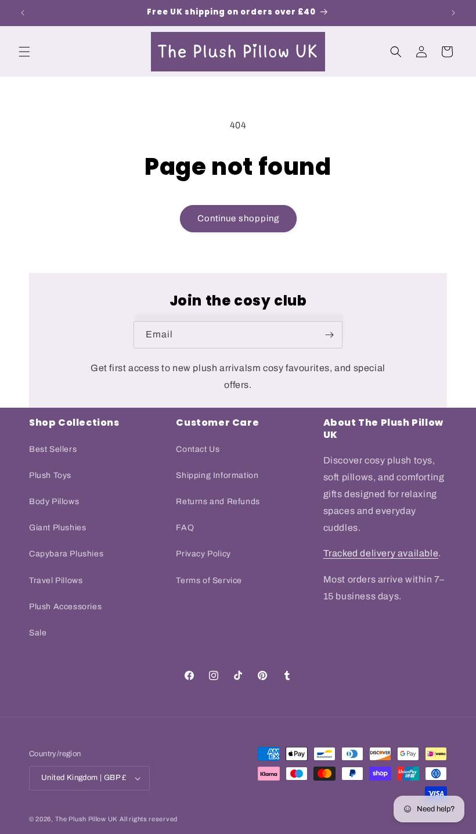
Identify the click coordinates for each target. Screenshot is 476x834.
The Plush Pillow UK (86, 818)
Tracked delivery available (381, 553)
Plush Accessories (65, 606)
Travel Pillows (55, 580)
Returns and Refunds (217, 501)
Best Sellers (53, 449)
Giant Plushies (57, 527)
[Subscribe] (329, 334)
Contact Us (197, 449)
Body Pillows (54, 501)
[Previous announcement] (22, 13)
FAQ (185, 527)
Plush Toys (50, 475)
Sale (37, 632)
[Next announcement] (453, 13)
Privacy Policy (203, 553)
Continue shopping (238, 218)
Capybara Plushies (66, 553)
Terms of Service (209, 580)
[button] (24, 51)
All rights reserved (149, 818)
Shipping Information (217, 475)
